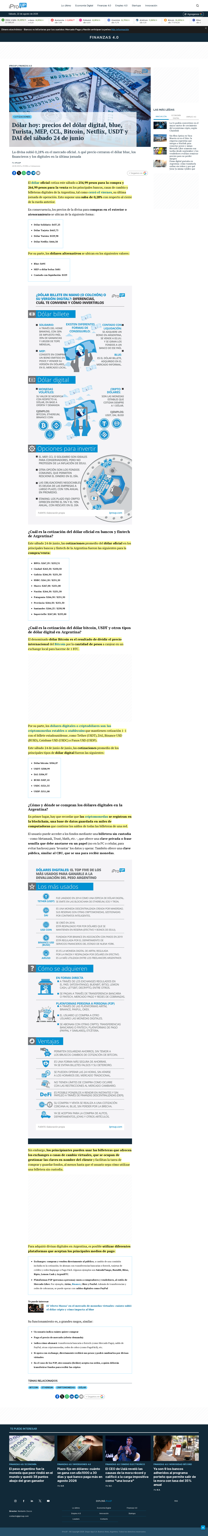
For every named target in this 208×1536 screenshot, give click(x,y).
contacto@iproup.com (19, 1516)
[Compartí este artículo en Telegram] (33, 173)
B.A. (158, 1490)
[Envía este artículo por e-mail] (38, 173)
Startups (136, 5)
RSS (176, 1501)
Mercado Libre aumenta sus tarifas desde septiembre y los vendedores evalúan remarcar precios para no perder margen (184, 153)
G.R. (62, 1486)
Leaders (76, 1519)
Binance (76, 1284)
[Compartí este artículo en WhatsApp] (24, 173)
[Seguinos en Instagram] (15, 1501)
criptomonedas (96, 816)
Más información (120, 29)
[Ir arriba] (203, 1527)
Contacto (104, 1519)
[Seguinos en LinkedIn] (32, 1501)
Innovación (151, 5)
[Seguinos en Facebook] (23, 1501)
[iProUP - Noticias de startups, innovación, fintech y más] (17, 5)
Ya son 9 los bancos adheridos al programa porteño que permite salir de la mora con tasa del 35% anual (175, 1476)
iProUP (18, 163)
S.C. (110, 1486)
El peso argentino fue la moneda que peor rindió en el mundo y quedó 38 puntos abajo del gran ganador (31, 1475)
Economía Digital (84, 5)
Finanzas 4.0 (104, 5)
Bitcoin (60, 644)
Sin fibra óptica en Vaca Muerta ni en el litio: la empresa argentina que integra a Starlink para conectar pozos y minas (181, 140)
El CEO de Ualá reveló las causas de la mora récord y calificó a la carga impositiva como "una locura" (126, 1475)
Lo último (66, 5)
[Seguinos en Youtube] (48, 1501)
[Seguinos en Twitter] (40, 1501)
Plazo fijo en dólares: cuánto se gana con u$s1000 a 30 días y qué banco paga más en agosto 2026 (79, 1475)
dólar (35, 183)
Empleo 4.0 (121, 5)
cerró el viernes (100, 192)
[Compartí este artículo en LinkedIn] (28, 173)
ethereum (47, 1387)
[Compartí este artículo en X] (19, 173)
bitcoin (33, 1387)
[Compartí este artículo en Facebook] (14, 173)
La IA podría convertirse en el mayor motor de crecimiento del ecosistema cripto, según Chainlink (184, 127)
